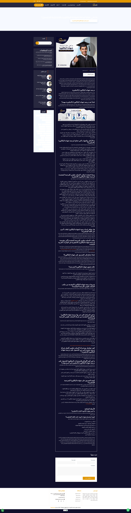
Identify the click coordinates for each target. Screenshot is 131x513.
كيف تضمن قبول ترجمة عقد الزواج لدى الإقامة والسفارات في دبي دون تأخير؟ (45, 59)
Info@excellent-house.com (91, 1)
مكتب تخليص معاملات (42, 142)
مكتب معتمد (41, 149)
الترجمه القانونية (49, 122)
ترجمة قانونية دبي (42, 129)
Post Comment (88, 478)
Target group (52, 507)
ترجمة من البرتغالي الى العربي (41, 131)
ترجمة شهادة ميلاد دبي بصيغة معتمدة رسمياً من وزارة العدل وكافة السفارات (44, 62)
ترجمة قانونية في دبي (71, 5)
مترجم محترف (49, 142)
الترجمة (43, 115)
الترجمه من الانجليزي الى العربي (47, 124)
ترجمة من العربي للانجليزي (47, 133)
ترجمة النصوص (49, 126)
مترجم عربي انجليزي (40, 140)
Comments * (93, 465)
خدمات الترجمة (42, 135)
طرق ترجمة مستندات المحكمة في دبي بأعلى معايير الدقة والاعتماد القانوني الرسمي (44, 65)
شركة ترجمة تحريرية (48, 138)
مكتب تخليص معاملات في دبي (47, 144)
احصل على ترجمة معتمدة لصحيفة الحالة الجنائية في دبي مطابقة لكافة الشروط (44, 55)
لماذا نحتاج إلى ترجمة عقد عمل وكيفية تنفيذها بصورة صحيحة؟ (80, 345)
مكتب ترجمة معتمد (48, 149)
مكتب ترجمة (38, 144)
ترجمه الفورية (40, 133)
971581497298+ (82, 1)
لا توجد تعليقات (84, 70)
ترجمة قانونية (49, 129)
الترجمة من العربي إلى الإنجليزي (47, 120)
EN (34, 1)
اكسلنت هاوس (49, 115)
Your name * (93, 460)
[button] (128, 510)
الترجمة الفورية (49, 117)
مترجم (42, 138)
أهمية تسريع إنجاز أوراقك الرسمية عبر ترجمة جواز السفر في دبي (44, 52)
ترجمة (39, 124)
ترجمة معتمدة (49, 131)
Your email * (73, 460)
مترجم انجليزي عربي (48, 140)
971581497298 (89, 403)
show (85, 74)
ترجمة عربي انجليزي (42, 126)
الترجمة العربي (38, 115)
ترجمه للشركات (49, 135)
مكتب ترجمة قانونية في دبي (47, 146)
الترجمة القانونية (74, 300)
